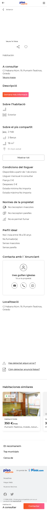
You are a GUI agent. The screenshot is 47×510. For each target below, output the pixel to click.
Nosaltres (7, 478)
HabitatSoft (17, 501)
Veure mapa (9, 77)
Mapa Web (8, 482)
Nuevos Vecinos (10, 487)
